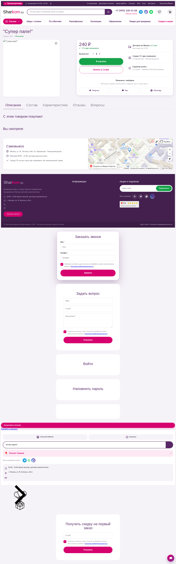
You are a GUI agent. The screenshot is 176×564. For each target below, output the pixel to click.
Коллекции (96, 21)
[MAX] (146, 12)
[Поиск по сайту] (108, 12)
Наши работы (121, 4)
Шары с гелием (34, 21)
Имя (62, 242)
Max (126, 90)
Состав (31, 105)
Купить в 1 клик (101, 70)
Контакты (152, 4)
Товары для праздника (139, 21)
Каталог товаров (88, 453)
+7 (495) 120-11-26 (126, 10)
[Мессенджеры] (170, 558)
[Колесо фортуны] (20, 509)
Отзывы (132, 4)
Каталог (12, 21)
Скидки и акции (165, 21)
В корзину (101, 61)
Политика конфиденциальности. (82, 266)
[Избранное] (159, 12)
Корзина (132, 437)
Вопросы (97, 105)
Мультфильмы (76, 21)
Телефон (64, 253)
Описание (13, 105)
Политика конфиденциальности (161, 224)
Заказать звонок (131, 13)
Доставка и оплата (106, 4)
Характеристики (55, 105)
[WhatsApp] (151, 12)
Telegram (95, 90)
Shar (13, 12)
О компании (92, 4)
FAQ (138, 4)
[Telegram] (141, 12)
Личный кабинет (166, 4)
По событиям (55, 21)
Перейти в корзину (9, 429)
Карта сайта (144, 224)
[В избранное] (56, 43)
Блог (144, 4)
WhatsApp (157, 90)
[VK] (134, 196)
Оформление (115, 21)
